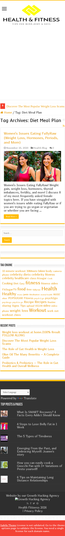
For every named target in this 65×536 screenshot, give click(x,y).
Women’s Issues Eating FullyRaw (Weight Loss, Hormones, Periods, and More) (31, 137)
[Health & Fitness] (32, 14)
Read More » (11, 216)
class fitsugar (38, 278)
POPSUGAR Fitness (20, 298)
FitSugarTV (9, 289)
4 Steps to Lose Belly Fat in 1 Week (37, 425)
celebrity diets (20, 274)
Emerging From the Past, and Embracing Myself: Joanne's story (36, 451)
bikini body (45, 271)
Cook (49, 278)
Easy (22, 283)
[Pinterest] (37, 503)
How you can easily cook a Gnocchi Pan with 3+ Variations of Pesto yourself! (39, 466)
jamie (26, 294)
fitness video (49, 283)
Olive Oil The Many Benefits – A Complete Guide (30, 356)
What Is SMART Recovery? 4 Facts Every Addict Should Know (38, 413)
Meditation (34, 294)
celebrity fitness (43, 274)
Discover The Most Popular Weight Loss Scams (29, 342)
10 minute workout (14, 270)
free (29, 289)
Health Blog (40, 147)
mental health (46, 295)
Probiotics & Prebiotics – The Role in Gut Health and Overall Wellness (30, 364)
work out (53, 310)
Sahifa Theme (8, 525)
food (21, 288)
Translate (30, 398)
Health (49, 288)
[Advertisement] (32, 67)
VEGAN (38, 306)
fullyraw (37, 289)
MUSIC (56, 294)
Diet (16, 283)
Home (7, 112)
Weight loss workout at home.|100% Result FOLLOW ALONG (31, 333)
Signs (15, 305)
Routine (51, 302)
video (46, 305)
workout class (11, 314)
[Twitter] (33, 503)
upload (30, 305)
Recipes (41, 302)
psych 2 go (39, 298)
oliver (4, 298)
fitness (32, 282)
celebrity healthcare (15, 278)
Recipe (29, 302)
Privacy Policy (33, 511)
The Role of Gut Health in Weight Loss (28, 349)
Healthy (9, 293)
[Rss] (27, 503)
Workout (37, 310)
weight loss (19, 311)
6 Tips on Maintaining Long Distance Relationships (35, 478)
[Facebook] (31, 503)
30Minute (32, 271)
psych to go (17, 302)
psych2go (51, 298)
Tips (23, 305)
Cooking (7, 283)
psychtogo (7, 302)
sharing (6, 305)
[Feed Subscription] (64, 125)
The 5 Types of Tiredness (34, 436)
